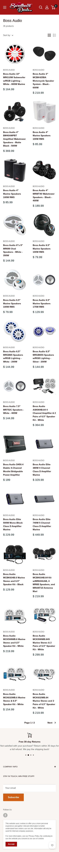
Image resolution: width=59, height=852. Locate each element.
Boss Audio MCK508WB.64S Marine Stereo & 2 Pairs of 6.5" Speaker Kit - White (44, 642)
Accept (11, 844)
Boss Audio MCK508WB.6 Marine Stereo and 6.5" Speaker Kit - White (14, 640)
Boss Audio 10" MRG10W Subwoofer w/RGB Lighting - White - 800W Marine (14, 79)
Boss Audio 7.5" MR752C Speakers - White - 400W (13, 409)
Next (50, 722)
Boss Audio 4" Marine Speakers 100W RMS (42, 135)
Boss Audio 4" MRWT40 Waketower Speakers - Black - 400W (43, 195)
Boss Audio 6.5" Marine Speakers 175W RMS (42, 303)
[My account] (46, 7)
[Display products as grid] (49, 35)
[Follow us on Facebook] (5, 815)
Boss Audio (9, 70)
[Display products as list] (54, 35)
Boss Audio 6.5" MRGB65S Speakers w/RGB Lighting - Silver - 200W (43, 356)
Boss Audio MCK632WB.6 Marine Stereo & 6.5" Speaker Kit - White (14, 699)
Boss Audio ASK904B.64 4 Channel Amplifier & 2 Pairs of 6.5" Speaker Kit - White (44, 413)
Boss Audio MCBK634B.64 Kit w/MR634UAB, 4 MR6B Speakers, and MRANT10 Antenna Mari (44, 582)
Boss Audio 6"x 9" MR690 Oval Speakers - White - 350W (13, 250)
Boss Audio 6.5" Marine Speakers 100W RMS (42, 248)
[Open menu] (4, 7)
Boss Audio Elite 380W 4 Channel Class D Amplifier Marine (42, 469)
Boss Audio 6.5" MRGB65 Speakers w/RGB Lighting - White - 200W (13, 356)
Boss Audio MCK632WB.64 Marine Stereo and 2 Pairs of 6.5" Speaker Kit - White (44, 701)
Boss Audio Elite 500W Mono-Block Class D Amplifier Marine (13, 524)
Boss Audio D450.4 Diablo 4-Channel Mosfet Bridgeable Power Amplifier (13, 469)
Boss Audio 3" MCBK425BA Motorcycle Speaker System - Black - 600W (43, 81)
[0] (53, 7)
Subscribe (13, 797)
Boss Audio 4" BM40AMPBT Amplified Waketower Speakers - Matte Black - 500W (14, 139)
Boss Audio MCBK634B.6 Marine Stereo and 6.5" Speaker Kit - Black (14, 579)
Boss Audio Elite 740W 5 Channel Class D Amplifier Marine (42, 524)
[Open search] (40, 7)
